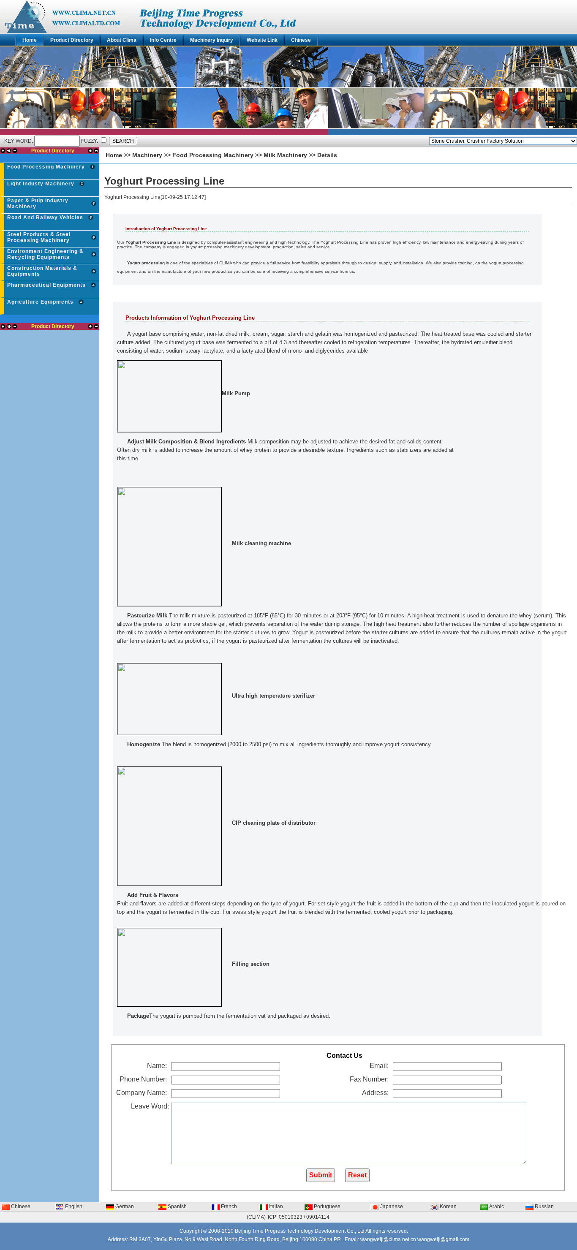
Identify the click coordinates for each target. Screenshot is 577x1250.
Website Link (262, 40)
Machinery (147, 155)
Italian (275, 1206)
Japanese (391, 1206)
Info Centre (163, 40)
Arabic (496, 1206)
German (124, 1206)
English (73, 1206)
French (228, 1206)
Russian (543, 1206)
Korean (447, 1206)
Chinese (301, 40)
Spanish (176, 1206)
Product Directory (71, 40)
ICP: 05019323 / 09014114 (298, 1217)
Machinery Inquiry (211, 40)
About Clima (121, 40)
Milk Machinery (285, 155)
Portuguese (326, 1206)
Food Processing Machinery (212, 155)
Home (29, 40)
